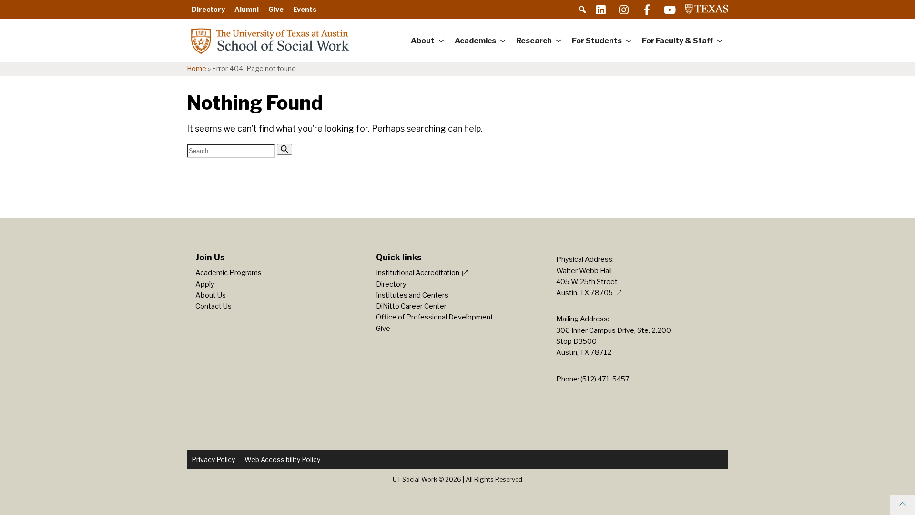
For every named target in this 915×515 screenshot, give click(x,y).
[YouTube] (669, 9)
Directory (208, 9)
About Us (210, 295)
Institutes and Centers (412, 295)
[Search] (284, 149)
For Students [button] (597, 40)
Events (304, 9)
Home (196, 68)
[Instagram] (623, 9)
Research (534, 40)
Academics (475, 40)
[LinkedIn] (601, 9)
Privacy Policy (213, 459)
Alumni (246, 9)
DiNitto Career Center (411, 306)
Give (276, 9)
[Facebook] (646, 9)
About (423, 40)
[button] (582, 9)
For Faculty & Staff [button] (677, 40)
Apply (204, 284)
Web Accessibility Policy (282, 459)
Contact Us (213, 306)
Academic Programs (228, 272)
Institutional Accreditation (417, 272)
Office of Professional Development (434, 317)
